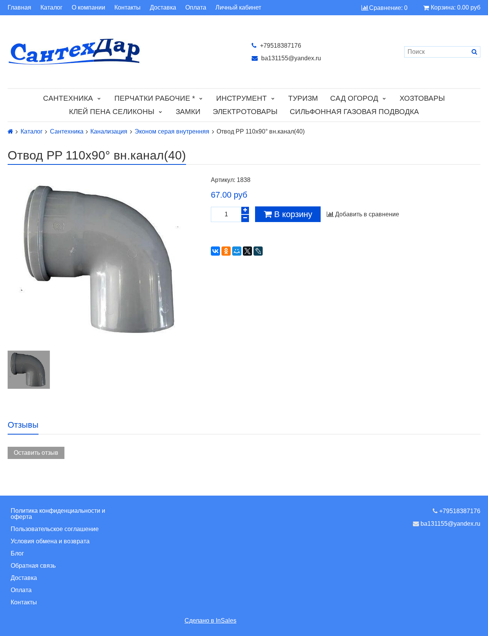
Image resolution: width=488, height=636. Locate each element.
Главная (19, 8)
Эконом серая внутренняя (172, 132)
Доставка (163, 8)
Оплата (195, 8)
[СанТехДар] (122, 52)
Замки (188, 112)
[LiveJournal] (258, 251)
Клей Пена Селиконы (111, 112)
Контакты (127, 8)
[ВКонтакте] (215, 251)
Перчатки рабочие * (154, 98)
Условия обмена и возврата (50, 541)
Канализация (108, 132)
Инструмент (241, 98)
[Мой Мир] (236, 251)
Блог (17, 553)
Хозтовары (422, 98)
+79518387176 (279, 45)
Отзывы (23, 425)
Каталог (51, 8)
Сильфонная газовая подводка (354, 112)
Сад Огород (354, 98)
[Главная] (10, 131)
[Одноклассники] (226, 251)
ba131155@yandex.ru (290, 58)
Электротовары (245, 112)
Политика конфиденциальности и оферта (58, 513)
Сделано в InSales (210, 620)
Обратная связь (33, 565)
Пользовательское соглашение (55, 529)
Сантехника (68, 98)
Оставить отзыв (36, 452)
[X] (247, 251)
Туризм (303, 98)
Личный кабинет (238, 8)
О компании (88, 8)
